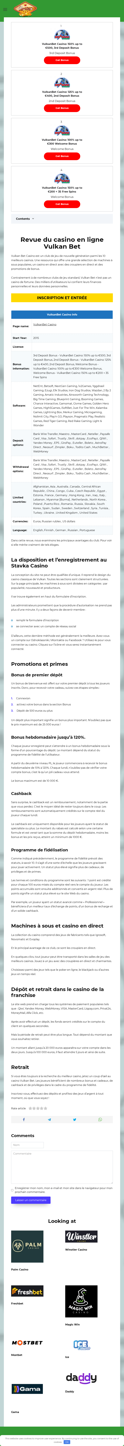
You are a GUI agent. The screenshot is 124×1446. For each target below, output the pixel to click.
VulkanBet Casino (44, 324)
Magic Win (72, 1324)
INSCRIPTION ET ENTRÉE (62, 297)
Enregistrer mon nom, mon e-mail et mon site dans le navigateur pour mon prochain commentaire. (64, 1190)
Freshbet (17, 1303)
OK (67, 1442)
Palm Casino (19, 1269)
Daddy (69, 1391)
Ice (67, 1357)
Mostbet (16, 1355)
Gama (15, 1412)
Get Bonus (62, 60)
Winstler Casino (76, 1249)
